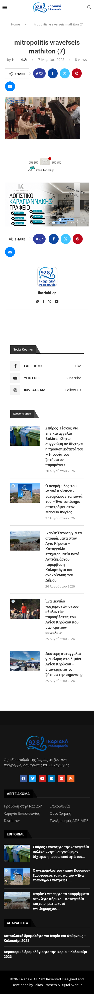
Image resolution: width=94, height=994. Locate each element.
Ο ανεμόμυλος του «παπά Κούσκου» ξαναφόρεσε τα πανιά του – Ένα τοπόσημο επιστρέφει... (61, 875)
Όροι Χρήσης (60, 813)
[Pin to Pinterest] (77, 73)
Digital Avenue (71, 985)
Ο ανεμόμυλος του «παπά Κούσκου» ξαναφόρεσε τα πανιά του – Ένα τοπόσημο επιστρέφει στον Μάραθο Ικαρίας (63, 499)
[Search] (88, 7)
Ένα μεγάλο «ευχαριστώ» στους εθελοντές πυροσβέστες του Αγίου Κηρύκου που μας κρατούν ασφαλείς (62, 617)
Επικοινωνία (60, 806)
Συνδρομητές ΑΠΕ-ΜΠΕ (69, 820)
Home (15, 24)
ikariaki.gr (20, 59)
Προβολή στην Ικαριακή (23, 806)
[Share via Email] (10, 86)
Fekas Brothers (45, 985)
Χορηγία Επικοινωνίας (22, 813)
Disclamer (12, 820)
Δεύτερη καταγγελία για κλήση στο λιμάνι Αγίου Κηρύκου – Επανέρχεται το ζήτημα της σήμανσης (63, 664)
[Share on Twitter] (65, 73)
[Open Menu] (5, 7)
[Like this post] (41, 73)
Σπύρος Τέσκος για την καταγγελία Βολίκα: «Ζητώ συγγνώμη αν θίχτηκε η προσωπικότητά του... (61, 852)
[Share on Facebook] (53, 73)
